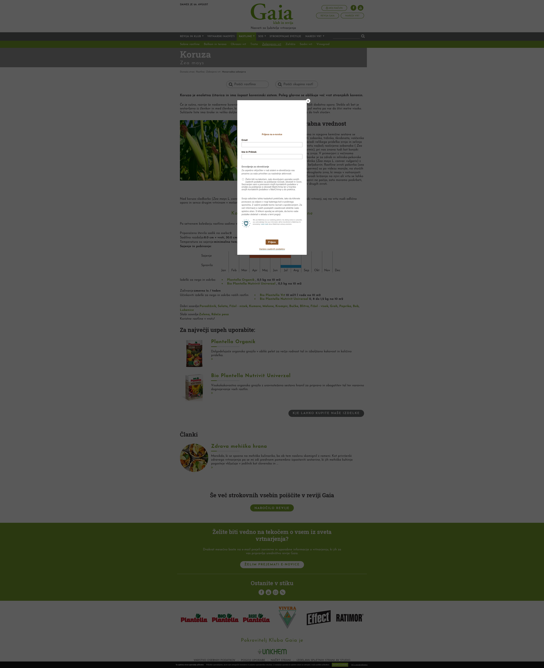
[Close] (308, 101)
